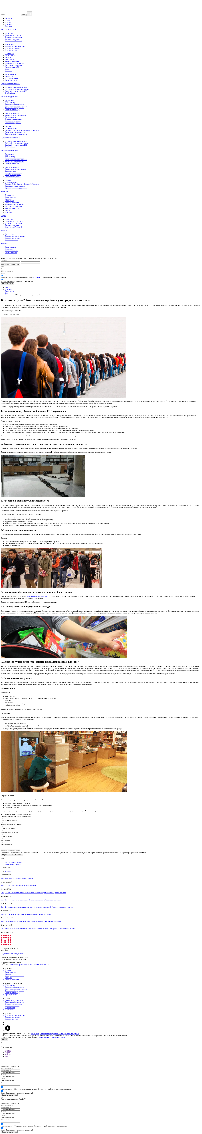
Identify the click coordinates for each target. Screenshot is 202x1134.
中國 (6, 1056)
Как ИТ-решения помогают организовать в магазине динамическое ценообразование (35, 893)
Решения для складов (12, 48)
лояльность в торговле (13, 864)
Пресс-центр (9, 59)
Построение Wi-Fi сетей (13, 41)
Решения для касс (11, 50)
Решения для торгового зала (15, 46)
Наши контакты (10, 74)
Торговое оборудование (9, 96)
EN (2, 30)
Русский (8, 1051)
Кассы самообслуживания (14, 104)
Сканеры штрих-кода (12, 110)
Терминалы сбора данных (14, 108)
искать (24, 15)
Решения (8, 22)
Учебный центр (10, 93)
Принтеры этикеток (12, 113)
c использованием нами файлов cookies (52, 1037)
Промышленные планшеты (15, 132)
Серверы (8, 126)
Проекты (8, 57)
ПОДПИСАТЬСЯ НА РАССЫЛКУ (12, 855)
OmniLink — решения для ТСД (16, 91)
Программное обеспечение (10, 84)
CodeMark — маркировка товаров (17, 89)
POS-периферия (11, 128)
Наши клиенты (10, 56)
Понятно (4, 1039)
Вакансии (8, 71)
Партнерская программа (13, 65)
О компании (9, 54)
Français (8, 1054)
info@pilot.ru (18, 954)
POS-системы (10, 102)
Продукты (8, 18)
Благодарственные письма (14, 63)
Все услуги (9, 33)
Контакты (8, 26)
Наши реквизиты (11, 80)
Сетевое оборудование (13, 123)
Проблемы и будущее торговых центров (19, 878)
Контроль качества (11, 78)
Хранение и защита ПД (40, 965)
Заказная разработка (12, 39)
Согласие (36, 277)
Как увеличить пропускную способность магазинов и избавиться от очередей (33, 900)
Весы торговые (10, 117)
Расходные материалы (13, 121)
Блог (2, 878)
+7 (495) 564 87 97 (10, 30)
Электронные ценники (13, 119)
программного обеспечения (37, 596)
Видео (7, 69)
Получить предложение (9, 1095)
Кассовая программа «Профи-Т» (16, 87)
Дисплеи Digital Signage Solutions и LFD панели (22, 130)
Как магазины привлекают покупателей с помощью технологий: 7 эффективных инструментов (39, 907)
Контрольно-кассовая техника (16, 106)
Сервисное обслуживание (14, 35)
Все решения (9, 44)
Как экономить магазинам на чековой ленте (20, 885)
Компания (8, 24)
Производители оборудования (16, 134)
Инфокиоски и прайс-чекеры (15, 115)
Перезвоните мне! (7, 283)
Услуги (7, 20)
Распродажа (9, 100)
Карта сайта (35, 1034)
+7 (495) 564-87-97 (7, 954)
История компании (12, 61)
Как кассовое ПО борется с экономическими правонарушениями (28, 914)
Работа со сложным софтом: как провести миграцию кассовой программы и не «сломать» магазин (40, 929)
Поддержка (9, 76)
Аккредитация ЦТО (12, 67)
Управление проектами (13, 37)
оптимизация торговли (13, 862)
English (7, 1053)
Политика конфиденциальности (20, 965)
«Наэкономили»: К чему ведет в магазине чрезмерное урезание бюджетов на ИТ (33, 921)
